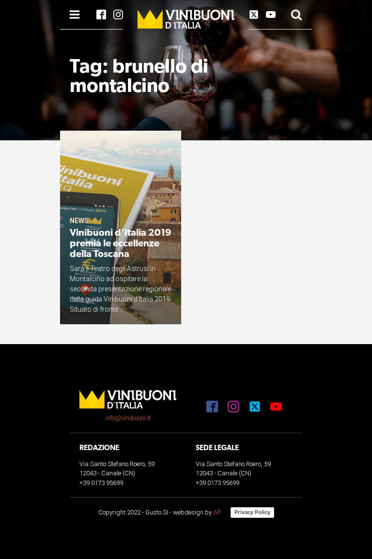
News (79, 221)
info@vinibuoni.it (128, 418)
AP (217, 512)
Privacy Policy (252, 512)
